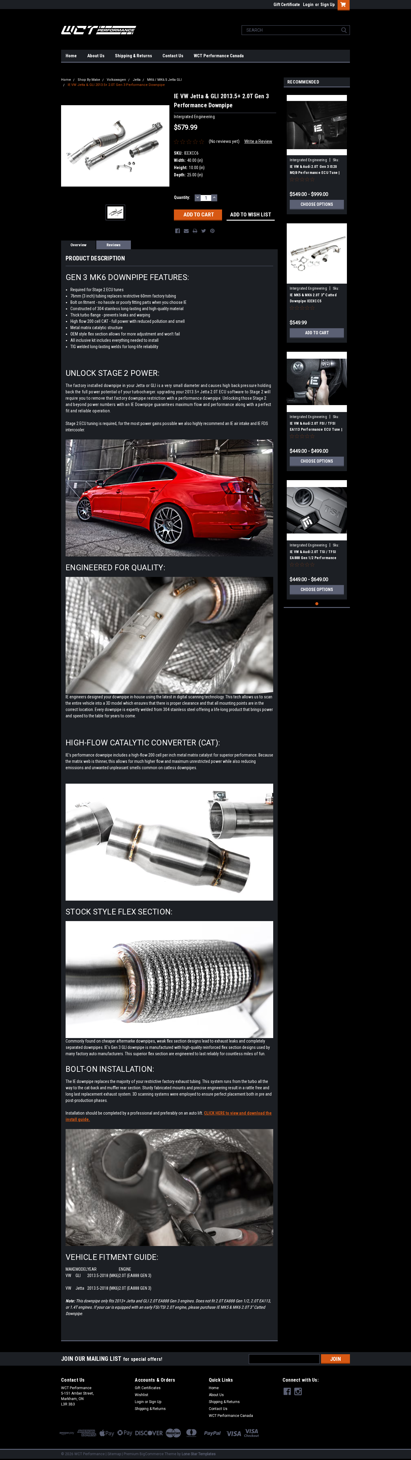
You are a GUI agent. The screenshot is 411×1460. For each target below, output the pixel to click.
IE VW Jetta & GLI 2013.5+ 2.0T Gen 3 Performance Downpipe (116, 85)
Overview (78, 245)
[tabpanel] (317, 152)
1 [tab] (317, 604)
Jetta (137, 80)
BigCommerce (152, 1454)
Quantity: (182, 197)
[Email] (186, 230)
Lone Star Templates (199, 1454)
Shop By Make (89, 80)
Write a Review (258, 141)
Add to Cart (317, 332)
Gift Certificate (286, 4)
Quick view (317, 150)
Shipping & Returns (133, 55)
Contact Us (172, 55)
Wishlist (141, 1395)
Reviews (114, 245)
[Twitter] (203, 230)
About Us (95, 55)
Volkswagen (116, 80)
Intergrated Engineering (308, 160)
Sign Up (327, 4)
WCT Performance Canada (219, 55)
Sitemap (114, 1454)
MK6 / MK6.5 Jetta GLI (164, 80)
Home (71, 55)
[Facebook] (177, 230)
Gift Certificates (148, 1388)
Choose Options (317, 204)
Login (308, 4)
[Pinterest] (212, 230)
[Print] (195, 230)
